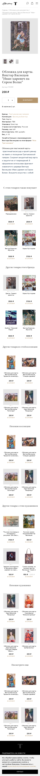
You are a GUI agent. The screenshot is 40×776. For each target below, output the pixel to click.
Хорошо (20, 771)
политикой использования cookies (22, 766)
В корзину (28, 100)
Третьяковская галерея (19, 114)
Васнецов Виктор (20, 117)
